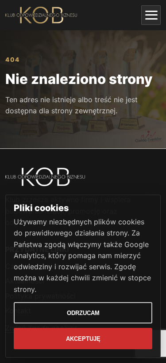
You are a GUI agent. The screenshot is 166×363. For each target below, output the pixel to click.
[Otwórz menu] (151, 15)
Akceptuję (83, 338)
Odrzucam (83, 313)
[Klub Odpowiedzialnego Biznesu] (41, 15)
